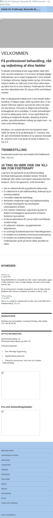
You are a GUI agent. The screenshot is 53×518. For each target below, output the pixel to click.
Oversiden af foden (9, 455)
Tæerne (4, 470)
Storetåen (6, 465)
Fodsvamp (5, 479)
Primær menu (50, 9)
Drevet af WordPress (8, 515)
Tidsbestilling (6, 296)
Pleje (3, 498)
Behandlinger (7, 451)
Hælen (4, 489)
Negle (4, 484)
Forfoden (5, 474)
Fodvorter (6, 493)
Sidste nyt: (5, 275)
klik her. (10, 157)
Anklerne (5, 460)
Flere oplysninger (9, 503)
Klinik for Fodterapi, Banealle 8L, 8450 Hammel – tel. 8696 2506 (21, 9)
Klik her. (17, 303)
